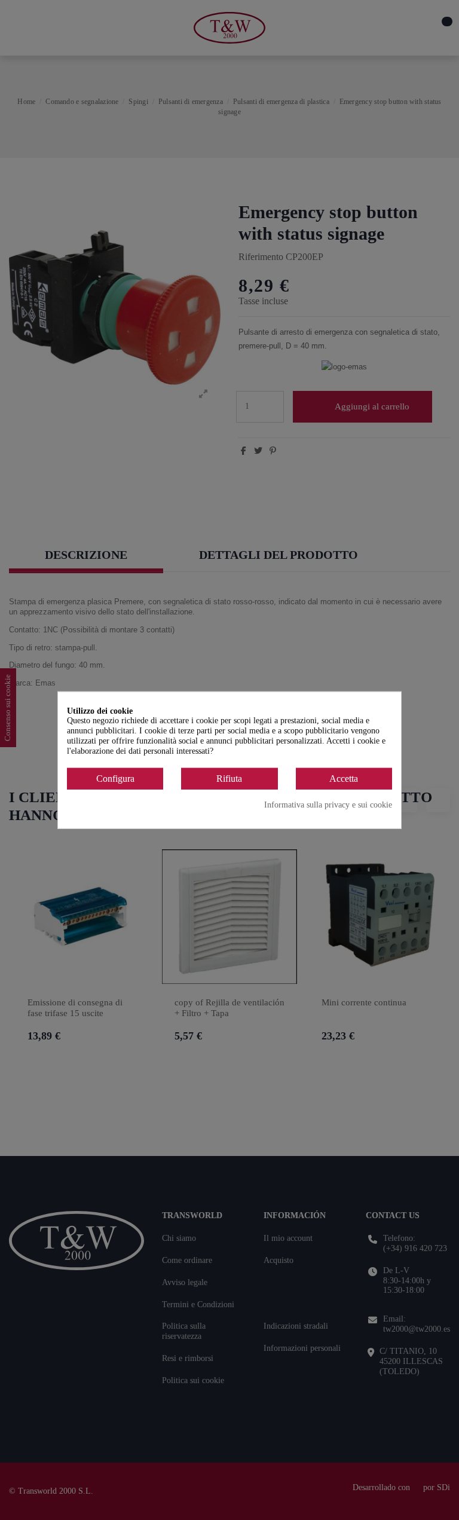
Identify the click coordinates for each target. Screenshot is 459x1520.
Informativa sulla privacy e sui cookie (328, 804)
